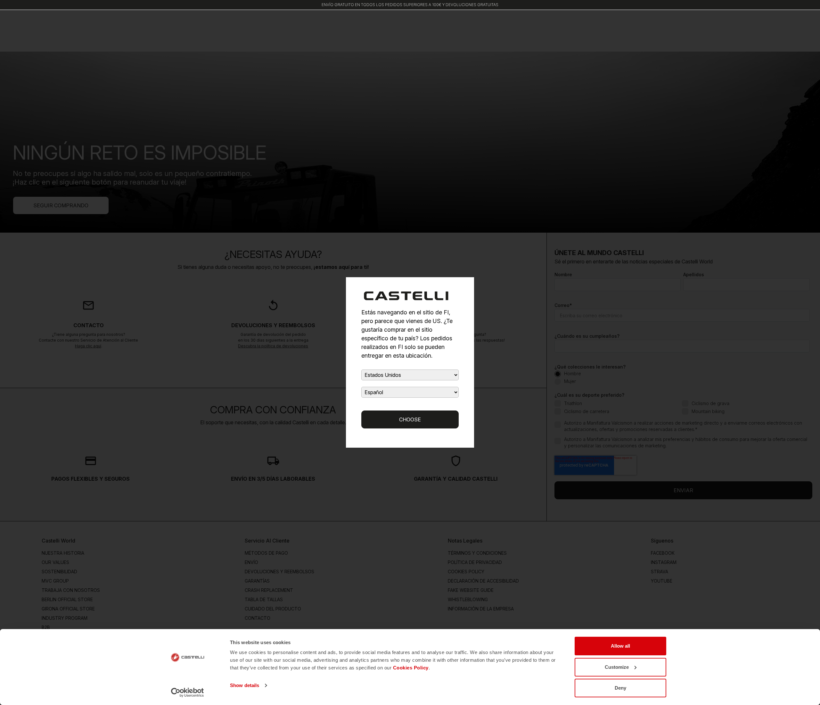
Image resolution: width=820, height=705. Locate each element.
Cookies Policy (411, 667)
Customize (617, 667)
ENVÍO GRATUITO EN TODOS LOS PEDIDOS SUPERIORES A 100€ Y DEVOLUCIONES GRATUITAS (410, 4)
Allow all (620, 646)
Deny (620, 688)
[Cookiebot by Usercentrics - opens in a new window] (188, 692)
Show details (244, 685)
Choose (410, 419)
